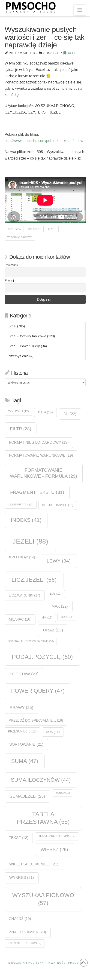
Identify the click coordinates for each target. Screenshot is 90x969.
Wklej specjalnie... (33, 864)
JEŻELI (52, 229)
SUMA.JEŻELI (27, 796)
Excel (71, 53)
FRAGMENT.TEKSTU (37, 492)
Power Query (38, 691)
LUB (55, 593)
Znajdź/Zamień (27, 932)
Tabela (63, 792)
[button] (80, 10)
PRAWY (21, 707)
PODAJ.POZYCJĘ (42, 656)
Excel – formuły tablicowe (27, 336)
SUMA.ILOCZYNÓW (41, 780)
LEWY (59, 560)
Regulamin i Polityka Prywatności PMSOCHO (45, 963)
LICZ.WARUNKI (24, 595)
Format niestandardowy (39, 442)
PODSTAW (24, 674)
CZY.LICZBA (14, 229)
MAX (59, 606)
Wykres (21, 877)
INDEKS (26, 520)
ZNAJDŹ (20, 919)
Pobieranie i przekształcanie (31, 641)
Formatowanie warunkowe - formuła (43, 473)
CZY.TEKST (34, 229)
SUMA (24, 761)
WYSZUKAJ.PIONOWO (19, 237)
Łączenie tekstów (24, 943)
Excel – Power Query (24, 346)
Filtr (20, 428)
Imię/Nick (11, 265)
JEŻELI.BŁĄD (21, 557)
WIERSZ (54, 849)
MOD (66, 616)
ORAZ (53, 630)
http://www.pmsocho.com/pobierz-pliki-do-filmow (44, 141)
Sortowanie (26, 744)
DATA (45, 412)
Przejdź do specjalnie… (36, 720)
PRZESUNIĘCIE (22, 731)
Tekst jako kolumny (57, 836)
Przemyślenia (18, 356)
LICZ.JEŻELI (34, 579)
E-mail (9, 281)
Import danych (57, 505)
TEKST (18, 838)
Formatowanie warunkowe (41, 455)
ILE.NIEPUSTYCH (20, 504)
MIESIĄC (20, 619)
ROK (53, 732)
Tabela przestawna (43, 818)
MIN (47, 617)
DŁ (69, 414)
